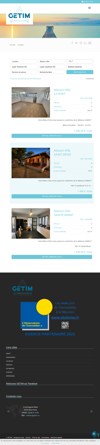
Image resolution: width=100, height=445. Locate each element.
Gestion (9, 365)
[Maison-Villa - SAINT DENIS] (31, 163)
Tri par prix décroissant (33, 78)
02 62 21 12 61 (88, 1)
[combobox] (79, 61)
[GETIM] (19, 8)
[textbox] (75, 61)
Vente (8, 353)
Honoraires (10, 357)
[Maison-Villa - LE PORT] (31, 102)
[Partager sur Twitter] (76, 43)
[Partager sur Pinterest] (81, 43)
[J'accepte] (55, 443)
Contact (9, 372)
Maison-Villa (44, 61)
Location (15, 61)
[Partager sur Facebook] (72, 43)
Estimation (10, 368)
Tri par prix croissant (17, 78)
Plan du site (36, 437)
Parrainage (10, 376)
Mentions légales (56, 437)
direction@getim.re (32, 415)
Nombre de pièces (19, 72)
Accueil (28, 437)
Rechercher (80, 72)
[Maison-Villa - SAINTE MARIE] (31, 223)
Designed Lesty (19, 437)
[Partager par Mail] (89, 43)
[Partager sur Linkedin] (85, 43)
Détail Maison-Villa (52, 135)
